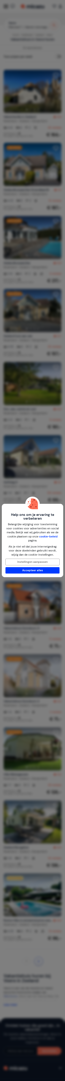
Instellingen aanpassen (32, 562)
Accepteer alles (32, 570)
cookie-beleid (48, 536)
